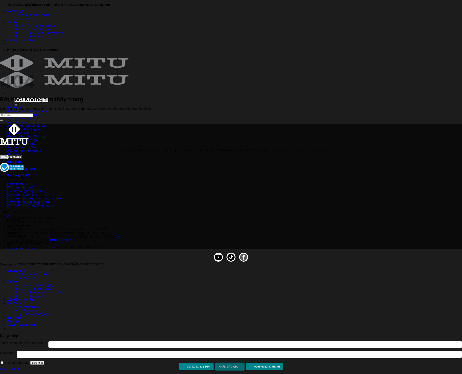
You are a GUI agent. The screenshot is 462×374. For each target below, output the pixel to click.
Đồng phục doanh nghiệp (31, 314)
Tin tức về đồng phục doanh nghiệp (38, 33)
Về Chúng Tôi (16, 11)
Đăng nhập (37, 362)
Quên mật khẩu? (11, 369)
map (118, 236)
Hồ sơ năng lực (24, 18)
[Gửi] (15, 104)
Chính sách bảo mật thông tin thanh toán (35, 198)
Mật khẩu (7, 354)
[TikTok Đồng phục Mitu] (231, 257)
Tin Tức (12, 22)
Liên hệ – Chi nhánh (21, 40)
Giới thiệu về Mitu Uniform (32, 15)
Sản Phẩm (14, 303)
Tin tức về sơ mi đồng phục (33, 29)
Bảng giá (13, 321)
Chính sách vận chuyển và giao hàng (32, 205)
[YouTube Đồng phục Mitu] (218, 257)
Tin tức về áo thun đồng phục (34, 25)
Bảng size (14, 161)
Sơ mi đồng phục (26, 310)
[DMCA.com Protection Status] (11, 158)
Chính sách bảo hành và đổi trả (28, 202)
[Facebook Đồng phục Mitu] (243, 257)
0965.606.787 (60, 240)
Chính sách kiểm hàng (22, 194)
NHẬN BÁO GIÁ (228, 366)
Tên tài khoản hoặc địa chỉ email (23, 344)
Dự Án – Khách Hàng (21, 325)
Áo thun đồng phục (27, 307)
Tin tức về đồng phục (29, 36)
